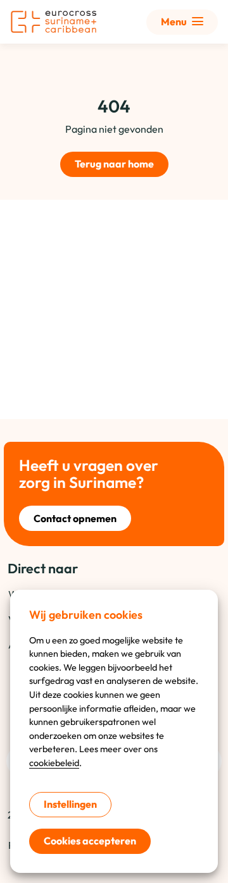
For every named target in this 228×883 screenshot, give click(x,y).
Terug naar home (114, 163)
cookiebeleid (54, 763)
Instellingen (70, 804)
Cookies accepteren (90, 840)
